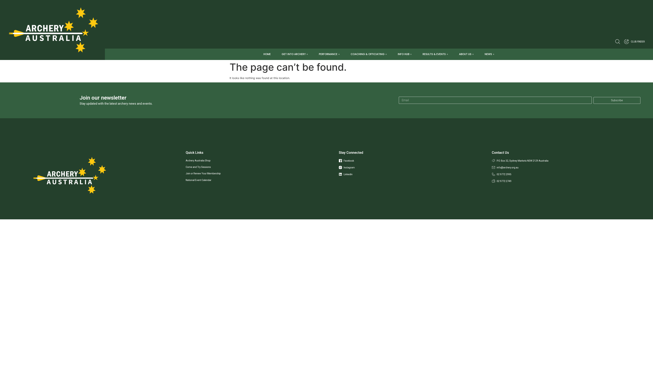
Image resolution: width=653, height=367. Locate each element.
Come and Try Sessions (198, 167)
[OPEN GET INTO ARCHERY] (307, 54)
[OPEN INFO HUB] (411, 54)
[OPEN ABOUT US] (473, 54)
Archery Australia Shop (198, 160)
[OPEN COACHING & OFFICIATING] (386, 54)
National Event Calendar (198, 180)
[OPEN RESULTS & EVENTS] (447, 54)
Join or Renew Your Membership (203, 173)
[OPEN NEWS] (493, 54)
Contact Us (500, 153)
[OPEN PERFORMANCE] (339, 54)
